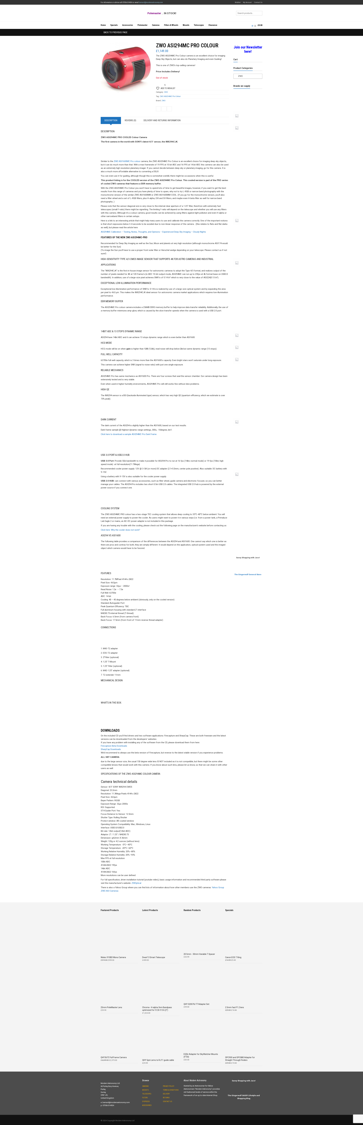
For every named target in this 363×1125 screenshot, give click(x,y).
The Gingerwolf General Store (247, 574)
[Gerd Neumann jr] (247, 215)
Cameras (156, 25)
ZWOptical (136, 883)
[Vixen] (247, 521)
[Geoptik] (247, 195)
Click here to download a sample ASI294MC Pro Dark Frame (129, 434)
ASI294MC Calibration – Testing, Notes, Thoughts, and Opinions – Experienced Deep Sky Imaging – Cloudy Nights (153, 232)
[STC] (247, 459)
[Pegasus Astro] (247, 354)
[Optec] (247, 320)
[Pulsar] (247, 376)
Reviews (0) (130, 120)
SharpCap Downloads (111, 749)
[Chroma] (247, 175)
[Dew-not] (247, 185)
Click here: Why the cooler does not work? (120, 530)
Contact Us (258, 2)
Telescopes (199, 25)
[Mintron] (247, 280)
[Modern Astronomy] (247, 290)
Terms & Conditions (171, 1090)
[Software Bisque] (247, 439)
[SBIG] (247, 406)
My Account (247, 2)
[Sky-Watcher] (247, 429)
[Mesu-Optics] (247, 270)
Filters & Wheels (171, 25)
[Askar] (247, 122)
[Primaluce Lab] (247, 366)
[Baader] (247, 145)
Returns (166, 1098)
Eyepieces (146, 1101)
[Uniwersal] (247, 511)
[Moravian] (247, 300)
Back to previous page (115, 32)
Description (110, 120)
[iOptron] (247, 247)
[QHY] (247, 386)
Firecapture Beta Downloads (114, 746)
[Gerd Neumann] (247, 205)
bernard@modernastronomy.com (151, 2)
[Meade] (247, 257)
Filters (145, 1098)
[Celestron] (247, 165)
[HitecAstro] (247, 237)
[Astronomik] (247, 135)
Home (103, 25)
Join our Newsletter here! (248, 49)
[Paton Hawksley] (247, 342)
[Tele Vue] (247, 469)
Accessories (127, 25)
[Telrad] (247, 491)
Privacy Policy (168, 1086)
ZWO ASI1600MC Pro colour (127, 161)
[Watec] (247, 531)
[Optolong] (247, 330)
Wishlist (238, 2)
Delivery (166, 1094)
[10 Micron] (247, 90)
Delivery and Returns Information (162, 120)
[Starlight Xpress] (247, 449)
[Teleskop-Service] (247, 481)
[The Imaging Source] (247, 501)
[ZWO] (247, 541)
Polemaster (142, 25)
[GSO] (247, 227)
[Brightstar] (247, 155)
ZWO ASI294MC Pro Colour (170, 96)
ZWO (166, 92)
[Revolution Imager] (247, 396)
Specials (114, 25)
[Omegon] (247, 310)
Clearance (212, 25)
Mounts (186, 25)
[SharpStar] (247, 417)
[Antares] (247, 100)
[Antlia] (247, 110)
